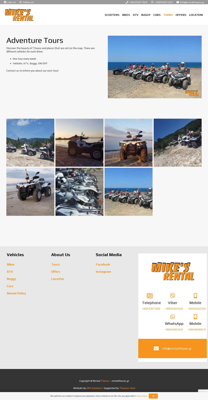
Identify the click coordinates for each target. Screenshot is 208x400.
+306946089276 (197, 329)
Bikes (10, 264)
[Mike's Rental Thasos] (19, 15)
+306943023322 (174, 308)
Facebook (103, 264)
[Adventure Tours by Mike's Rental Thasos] (155, 67)
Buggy (11, 279)
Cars (10, 286)
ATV (10, 271)
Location (57, 279)
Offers (55, 271)
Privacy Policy (141, 396)
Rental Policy (16, 293)
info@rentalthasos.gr (177, 348)
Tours (55, 264)
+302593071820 (151, 308)
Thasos (105, 380)
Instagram (103, 271)
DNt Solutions (94, 388)
